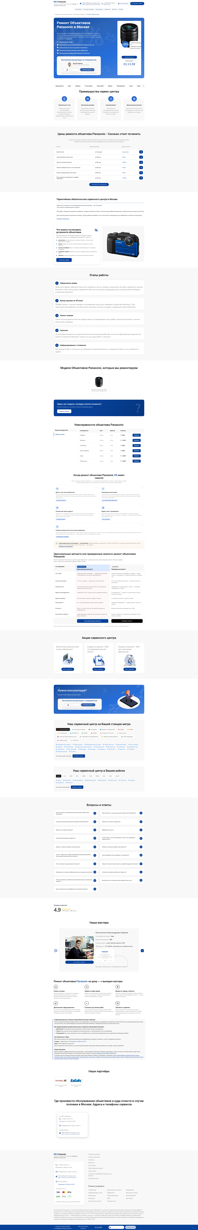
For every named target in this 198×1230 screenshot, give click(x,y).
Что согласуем (88, 86)
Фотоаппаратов (131, 1195)
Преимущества (59, 86)
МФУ (108, 1198)
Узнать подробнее (67, 669)
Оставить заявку (78, 756)
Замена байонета (121, 1055)
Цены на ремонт (129, 57)
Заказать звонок (137, 3)
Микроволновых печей (95, 1192)
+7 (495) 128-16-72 (109, 3)
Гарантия (77, 86)
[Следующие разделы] (143, 86)
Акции (131, 86)
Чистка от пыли (68, 1058)
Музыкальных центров (114, 1190)
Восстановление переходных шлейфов (90, 1057)
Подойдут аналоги (127, 621)
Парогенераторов (112, 1195)
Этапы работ (100, 86)
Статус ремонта (124, 3)
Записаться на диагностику (66, 546)
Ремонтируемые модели (95, 1168)
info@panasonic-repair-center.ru (71, 1125)
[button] (142, 950)
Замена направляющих (73, 1057)
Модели (110, 86)
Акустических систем (94, 1201)
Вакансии (107, 9)
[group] (61, 1082)
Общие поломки (60, 434)
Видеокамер (130, 1190)
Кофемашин (111, 1192)
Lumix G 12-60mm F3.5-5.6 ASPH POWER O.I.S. (104, 1053)
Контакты (114, 9)
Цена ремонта (99, 9)
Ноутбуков (91, 1198)
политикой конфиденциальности (90, 73)
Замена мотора (131, 1055)
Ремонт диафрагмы (126, 1057)
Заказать (136, 435)
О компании (78, 9)
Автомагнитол (111, 1201)
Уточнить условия (64, 260)
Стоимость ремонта (94, 1154)
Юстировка (76, 1058)
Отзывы (121, 9)
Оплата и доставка (94, 1157)
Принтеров (129, 1198)
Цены (69, 86)
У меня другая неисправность (99, 184)
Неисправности (121, 86)
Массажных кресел (132, 1192)
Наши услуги (92, 1171)
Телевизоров (92, 1190)
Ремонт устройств (89, 9)
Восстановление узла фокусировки (110, 1057)
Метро (138, 86)
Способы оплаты (93, 1178)
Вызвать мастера (80, 962)
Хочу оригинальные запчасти (92, 621)
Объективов (92, 1195)
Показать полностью (63, 218)
